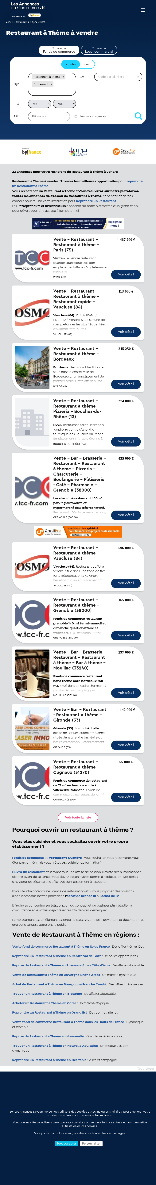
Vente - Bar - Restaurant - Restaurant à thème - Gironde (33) (79, 715)
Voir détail (126, 274)
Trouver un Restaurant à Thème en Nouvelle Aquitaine (55, 1046)
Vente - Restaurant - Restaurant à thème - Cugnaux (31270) (76, 767)
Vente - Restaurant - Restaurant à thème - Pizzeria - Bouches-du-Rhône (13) (77, 409)
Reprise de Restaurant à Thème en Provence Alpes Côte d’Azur (61, 965)
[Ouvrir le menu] (143, 10)
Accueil (10, 22)
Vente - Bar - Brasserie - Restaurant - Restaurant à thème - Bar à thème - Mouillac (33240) (79, 660)
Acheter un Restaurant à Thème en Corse (44, 1003)
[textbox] (52, 91)
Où (82, 76)
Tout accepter (66, 1143)
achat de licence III (81, 896)
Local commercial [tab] (99, 50)
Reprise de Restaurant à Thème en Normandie (48, 1036)
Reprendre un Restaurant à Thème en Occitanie (49, 1060)
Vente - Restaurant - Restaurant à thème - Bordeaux (76, 354)
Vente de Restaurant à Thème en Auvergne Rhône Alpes (56, 975)
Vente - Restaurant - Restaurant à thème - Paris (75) (76, 244)
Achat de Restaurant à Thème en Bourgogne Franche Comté (59, 984)
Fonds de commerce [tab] (59, 50)
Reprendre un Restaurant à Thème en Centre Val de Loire (56, 956)
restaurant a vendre (65, 858)
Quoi (17, 84)
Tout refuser (145, 1068)
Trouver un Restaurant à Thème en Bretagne (47, 994)
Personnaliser (91, 1143)
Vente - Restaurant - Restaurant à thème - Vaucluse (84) (76, 553)
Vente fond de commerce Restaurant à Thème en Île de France (61, 947)
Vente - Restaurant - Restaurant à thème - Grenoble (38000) (76, 605)
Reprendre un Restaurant (96, 201)
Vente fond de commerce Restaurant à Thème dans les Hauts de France (68, 1022)
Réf (16, 116)
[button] (63, 76)
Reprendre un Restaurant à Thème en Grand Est (49, 1013)
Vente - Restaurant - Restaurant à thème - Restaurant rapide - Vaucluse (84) (76, 299)
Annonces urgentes (92, 116)
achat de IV (110, 896)
